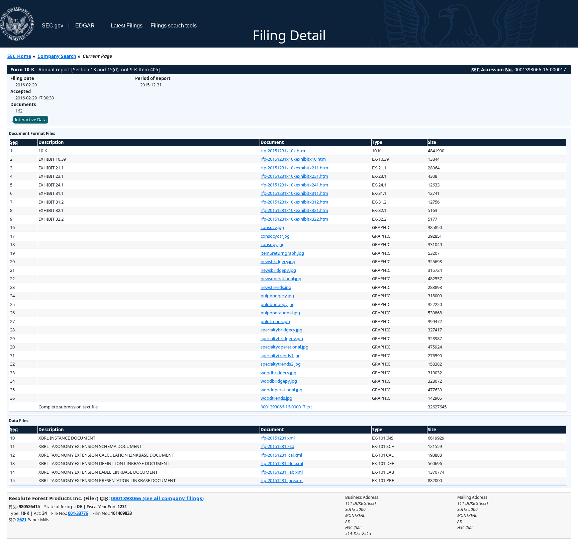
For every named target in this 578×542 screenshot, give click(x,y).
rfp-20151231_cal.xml (281, 455)
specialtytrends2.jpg (281, 364)
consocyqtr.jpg (275, 236)
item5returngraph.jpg (282, 253)
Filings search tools (174, 25)
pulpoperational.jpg (280, 313)
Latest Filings (126, 25)
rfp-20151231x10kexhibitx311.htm (294, 193)
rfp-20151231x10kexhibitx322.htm (294, 219)
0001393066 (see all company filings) (157, 498)
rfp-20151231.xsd (277, 446)
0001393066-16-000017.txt (286, 407)
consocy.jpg (272, 227)
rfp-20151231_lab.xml (282, 472)
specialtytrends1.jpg (281, 356)
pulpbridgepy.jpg (278, 304)
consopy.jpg (273, 244)
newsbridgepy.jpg (278, 270)
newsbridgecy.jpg (278, 261)
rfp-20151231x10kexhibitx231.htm (294, 176)
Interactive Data (30, 120)
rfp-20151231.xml (278, 438)
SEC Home (19, 56)
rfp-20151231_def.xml (282, 463)
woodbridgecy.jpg (278, 373)
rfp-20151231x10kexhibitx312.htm (294, 202)
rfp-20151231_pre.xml (282, 480)
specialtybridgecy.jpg (281, 330)
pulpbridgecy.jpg (277, 296)
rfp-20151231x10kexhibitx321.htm (294, 210)
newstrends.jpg (276, 287)
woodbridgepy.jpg (279, 381)
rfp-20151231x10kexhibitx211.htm (294, 168)
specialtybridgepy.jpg (282, 338)
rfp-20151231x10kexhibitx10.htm (293, 159)
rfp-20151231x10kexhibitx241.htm (294, 185)
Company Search (56, 56)
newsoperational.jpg (281, 279)
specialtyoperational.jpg (284, 347)
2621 (21, 520)
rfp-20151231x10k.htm (283, 151)
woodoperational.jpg (281, 390)
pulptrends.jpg (275, 321)
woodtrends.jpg (276, 398)
